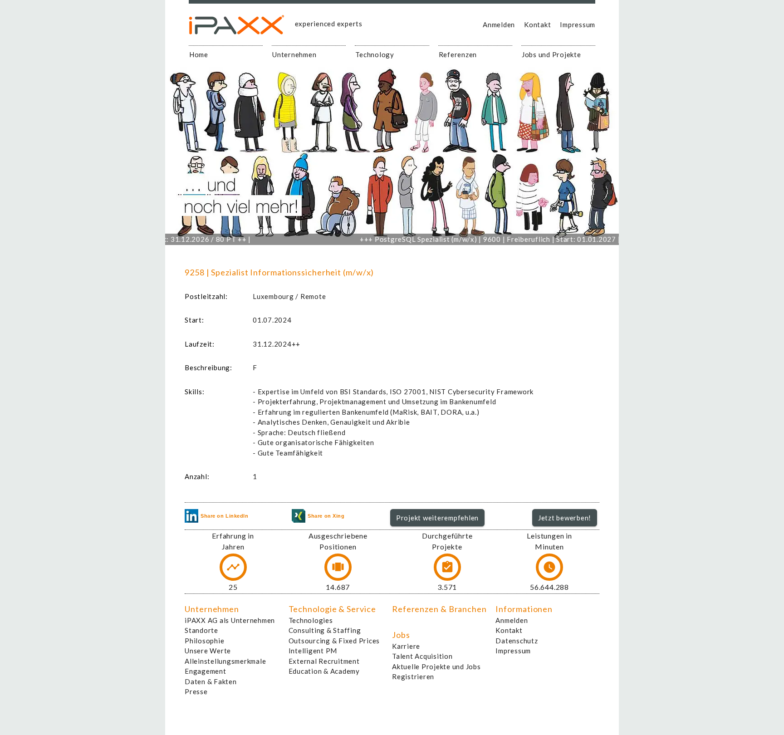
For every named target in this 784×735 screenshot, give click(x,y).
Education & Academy (324, 671)
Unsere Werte (208, 651)
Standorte (201, 630)
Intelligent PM (313, 651)
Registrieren (413, 676)
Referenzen (458, 54)
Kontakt (537, 24)
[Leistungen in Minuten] (549, 567)
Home (198, 54)
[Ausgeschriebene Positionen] (338, 567)
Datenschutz (516, 641)
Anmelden (499, 24)
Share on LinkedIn (224, 516)
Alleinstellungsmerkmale (225, 661)
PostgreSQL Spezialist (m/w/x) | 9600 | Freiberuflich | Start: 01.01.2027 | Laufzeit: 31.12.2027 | (510, 239)
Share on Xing (326, 516)
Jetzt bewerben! (564, 518)
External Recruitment (324, 661)
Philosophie (204, 641)
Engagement (205, 671)
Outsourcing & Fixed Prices (334, 641)
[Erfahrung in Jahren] (233, 567)
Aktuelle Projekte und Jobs (436, 666)
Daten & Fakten (211, 681)
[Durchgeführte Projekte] (447, 567)
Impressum (577, 24)
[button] (437, 517)
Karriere (406, 646)
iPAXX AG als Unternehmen (230, 620)
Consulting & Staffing (325, 630)
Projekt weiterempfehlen (437, 518)
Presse (196, 691)
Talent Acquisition (422, 656)
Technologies (311, 620)
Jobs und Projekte (551, 54)
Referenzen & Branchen (439, 609)
